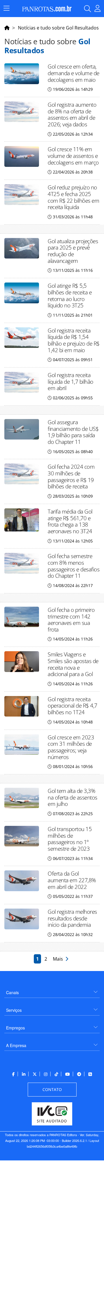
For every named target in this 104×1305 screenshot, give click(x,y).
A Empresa (16, 1045)
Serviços (14, 1010)
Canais (12, 992)
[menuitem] (52, 990)
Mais (59, 959)
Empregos (15, 1028)
